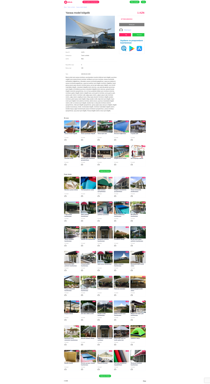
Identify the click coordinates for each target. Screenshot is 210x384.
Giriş (143, 2)
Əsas (65, 7)
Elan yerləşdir (134, 2)
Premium (139, 34)
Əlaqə (144, 381)
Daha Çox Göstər (105, 171)
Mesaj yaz (132, 24)
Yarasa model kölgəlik (81, 7)
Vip (126, 34)
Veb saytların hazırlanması (91, 2)
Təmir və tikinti (71, 7)
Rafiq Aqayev (127, 30)
